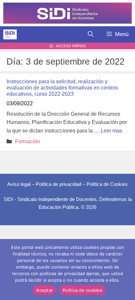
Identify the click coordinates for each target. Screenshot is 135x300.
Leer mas (111, 130)
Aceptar (44, 290)
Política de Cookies (107, 184)
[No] (127, 269)
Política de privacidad (58, 184)
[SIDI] (10, 34)
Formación (27, 141)
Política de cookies (82, 290)
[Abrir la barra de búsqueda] (90, 34)
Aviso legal (18, 184)
